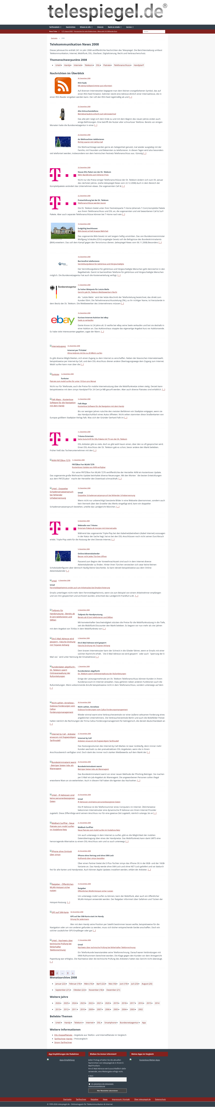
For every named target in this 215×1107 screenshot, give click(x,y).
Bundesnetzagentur (129, 1022)
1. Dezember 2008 (84, 666)
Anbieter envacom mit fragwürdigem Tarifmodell (98, 741)
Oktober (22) (79, 990)
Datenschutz (160, 1099)
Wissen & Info (85, 27)
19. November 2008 (84, 884)
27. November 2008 (84, 734)
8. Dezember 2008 (84, 521)
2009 (91, 1009)
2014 (157, 1003)
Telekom (89, 65)
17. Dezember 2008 (84, 285)
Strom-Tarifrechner (63, 1042)
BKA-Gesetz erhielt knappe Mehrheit (93, 231)
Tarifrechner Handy (63, 1038)
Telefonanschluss (122, 65)
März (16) (88, 983)
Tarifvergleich (54, 27)
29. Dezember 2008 (84, 106)
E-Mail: (91, 1076)
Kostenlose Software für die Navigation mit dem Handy (101, 406)
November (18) (96, 990)
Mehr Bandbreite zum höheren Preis (93, 175)
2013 (57, 1009)
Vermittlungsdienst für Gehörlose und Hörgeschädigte (101, 264)
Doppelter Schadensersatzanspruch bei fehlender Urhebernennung (106, 495)
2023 (82, 1003)
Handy (67, 65)
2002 (140, 1009)
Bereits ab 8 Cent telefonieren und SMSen (95, 617)
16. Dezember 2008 (84, 313)
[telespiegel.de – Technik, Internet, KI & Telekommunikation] (107, 12)
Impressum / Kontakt (121, 1099)
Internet (77, 65)
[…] (130, 97)
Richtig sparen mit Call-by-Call (90, 142)
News (105, 1099)
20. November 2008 (84, 851)
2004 (124, 1009)
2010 (82, 1009)
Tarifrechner (81, 1099)
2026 (57, 1003)
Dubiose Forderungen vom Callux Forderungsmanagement (103, 709)
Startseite (67, 1099)
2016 (140, 1003)
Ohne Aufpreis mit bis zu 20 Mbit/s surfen (84, 353)
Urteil (58, 65)
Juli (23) (134, 983)
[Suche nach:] (154, 31)
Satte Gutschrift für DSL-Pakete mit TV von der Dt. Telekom (102, 439)
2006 (107, 1009)
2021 (99, 1003)
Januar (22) (60, 983)
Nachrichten (70, 27)
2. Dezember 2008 (84, 638)
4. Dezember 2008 (64, 580)
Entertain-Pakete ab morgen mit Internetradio (97, 528)
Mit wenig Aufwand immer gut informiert (95, 85)
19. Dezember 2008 (84, 224)
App (144, 1022)
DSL (98, 65)
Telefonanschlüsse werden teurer (92, 203)
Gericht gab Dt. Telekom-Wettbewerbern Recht (97, 292)
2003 (132, 1009)
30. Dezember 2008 (84, 78)
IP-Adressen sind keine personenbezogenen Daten (99, 802)
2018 (124, 1003)
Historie (100, 27)
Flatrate (106, 65)
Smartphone (110, 1022)
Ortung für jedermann (79, 919)
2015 (149, 1003)
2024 (74, 1003)
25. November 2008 (84, 762)
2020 (107, 1003)
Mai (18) (112, 983)
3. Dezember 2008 (84, 610)
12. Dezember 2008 (67, 374)
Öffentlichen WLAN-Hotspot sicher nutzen (95, 891)
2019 (115, 1003)
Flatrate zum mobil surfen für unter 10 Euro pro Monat (73, 381)
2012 (66, 1009)
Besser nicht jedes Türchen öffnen (92, 556)
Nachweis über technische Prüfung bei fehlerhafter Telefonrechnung (106, 947)
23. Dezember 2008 (84, 167)
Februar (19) (74, 983)
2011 (74, 1009)
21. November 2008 (84, 823)
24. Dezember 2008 (84, 135)
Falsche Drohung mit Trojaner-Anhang (94, 645)
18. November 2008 (76, 912)
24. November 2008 (84, 795)
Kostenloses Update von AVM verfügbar (89, 467)
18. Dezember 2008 (84, 257)
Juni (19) (123, 983)
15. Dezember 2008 (73, 346)
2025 (66, 1003)
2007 (99, 1009)
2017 (132, 1003)
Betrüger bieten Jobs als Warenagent (93, 769)
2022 (91, 1003)
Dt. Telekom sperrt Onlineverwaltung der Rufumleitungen (102, 673)
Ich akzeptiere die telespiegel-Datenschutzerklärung (101, 1085)
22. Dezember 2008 (84, 196)
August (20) (147, 983)
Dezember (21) (113, 990)
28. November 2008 (84, 702)
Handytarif (139, 65)
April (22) (101, 983)
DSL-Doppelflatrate (63, 1035)
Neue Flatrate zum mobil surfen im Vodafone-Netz (99, 830)
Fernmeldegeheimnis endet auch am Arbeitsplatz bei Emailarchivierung (80, 587)
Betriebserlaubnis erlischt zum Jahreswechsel (97, 114)
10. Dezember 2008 (84, 488)
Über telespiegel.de (142, 1099)
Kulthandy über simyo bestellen (91, 858)
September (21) (62, 990)
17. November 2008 (84, 940)
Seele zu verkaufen (86, 320)
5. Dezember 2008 (84, 549)
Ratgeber (94, 1099)
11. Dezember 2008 (84, 432)
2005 (115, 1009)
